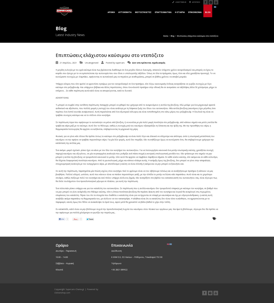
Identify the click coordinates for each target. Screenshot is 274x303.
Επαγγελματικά (163, 12)
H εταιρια (180, 12)
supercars (120, 62)
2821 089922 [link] (121, 269)
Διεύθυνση (195, 2)
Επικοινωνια (195, 12)
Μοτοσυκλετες (143, 12)
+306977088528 (180, 2)
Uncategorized (91, 62)
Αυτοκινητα (125, 12)
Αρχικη (111, 12)
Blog (207, 12)
